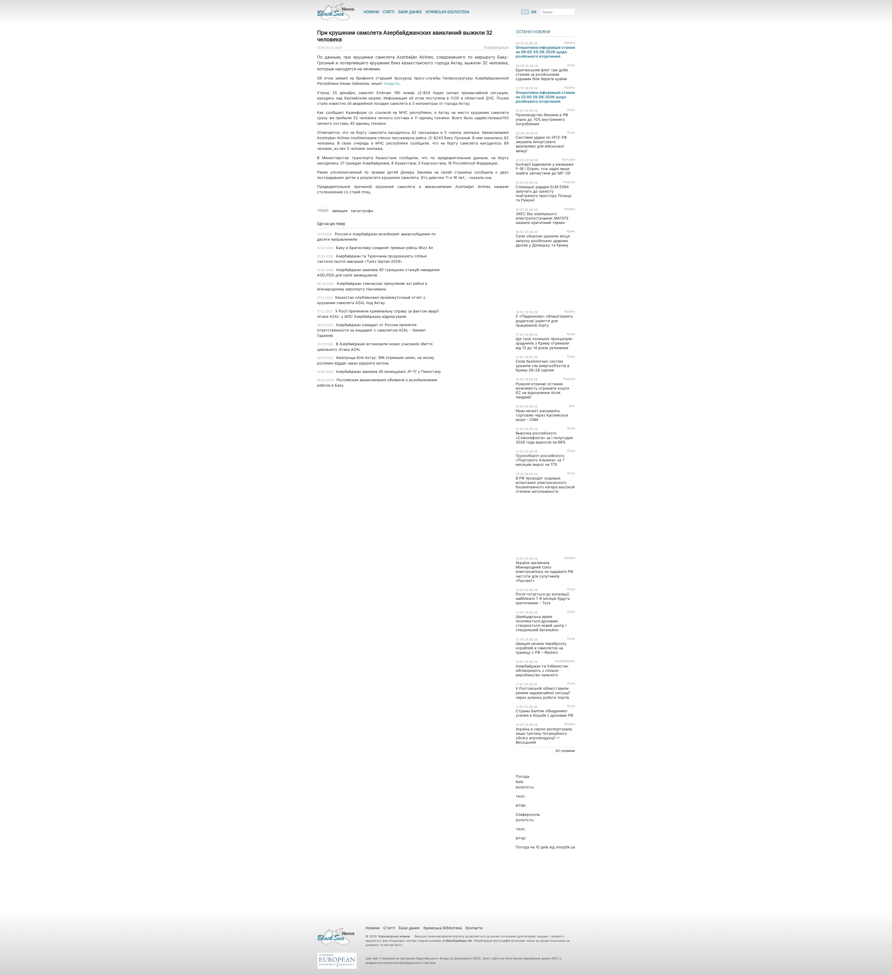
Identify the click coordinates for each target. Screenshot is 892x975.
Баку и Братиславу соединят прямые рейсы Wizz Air (384, 247)
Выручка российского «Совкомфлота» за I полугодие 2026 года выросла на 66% (544, 437)
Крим (571, 231)
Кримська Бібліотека (447, 12)
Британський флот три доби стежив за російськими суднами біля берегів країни (542, 74)
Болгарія (568, 159)
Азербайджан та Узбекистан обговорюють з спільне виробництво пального (542, 670)
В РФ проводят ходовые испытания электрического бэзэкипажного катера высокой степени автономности (545, 485)
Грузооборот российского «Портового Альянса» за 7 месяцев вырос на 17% (540, 460)
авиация (340, 210)
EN (533, 12)
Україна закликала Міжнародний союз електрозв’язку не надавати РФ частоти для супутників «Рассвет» (544, 571)
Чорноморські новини (394, 936)
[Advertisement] (479, 294)
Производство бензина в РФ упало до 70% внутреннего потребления (542, 119)
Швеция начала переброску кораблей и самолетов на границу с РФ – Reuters (541, 648)
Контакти (474, 928)
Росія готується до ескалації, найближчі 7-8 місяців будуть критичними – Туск (543, 598)
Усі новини (565, 750)
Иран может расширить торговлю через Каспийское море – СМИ (542, 415)
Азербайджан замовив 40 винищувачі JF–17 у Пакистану (388, 371)
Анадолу (391, 83)
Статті (388, 12)
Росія (571, 65)
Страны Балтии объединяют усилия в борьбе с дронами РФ (544, 713)
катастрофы (362, 210)
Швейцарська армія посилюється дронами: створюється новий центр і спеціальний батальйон (541, 623)
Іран (572, 405)
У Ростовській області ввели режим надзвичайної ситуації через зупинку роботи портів (543, 692)
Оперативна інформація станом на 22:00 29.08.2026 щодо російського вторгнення (545, 97)
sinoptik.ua (565, 847)
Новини (371, 12)
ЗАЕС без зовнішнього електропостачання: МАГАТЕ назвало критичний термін (542, 218)
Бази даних (410, 12)
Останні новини (533, 32)
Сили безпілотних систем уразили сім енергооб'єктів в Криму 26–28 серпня (542, 365)
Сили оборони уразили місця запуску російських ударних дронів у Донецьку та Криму (543, 240)
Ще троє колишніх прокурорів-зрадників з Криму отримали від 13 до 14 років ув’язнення (544, 343)
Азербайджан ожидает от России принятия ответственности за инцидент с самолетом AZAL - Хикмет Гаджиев (371, 330)
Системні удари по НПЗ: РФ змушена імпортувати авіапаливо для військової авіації (541, 144)
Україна (569, 42)
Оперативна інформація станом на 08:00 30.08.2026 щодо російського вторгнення (545, 52)
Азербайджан (496, 47)
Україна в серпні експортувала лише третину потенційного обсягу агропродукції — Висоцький (544, 736)
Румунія (569, 182)
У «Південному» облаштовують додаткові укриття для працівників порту (544, 320)
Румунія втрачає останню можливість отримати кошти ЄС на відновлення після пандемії (542, 390)
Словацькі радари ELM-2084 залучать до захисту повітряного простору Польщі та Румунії (543, 193)
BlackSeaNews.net (459, 940)
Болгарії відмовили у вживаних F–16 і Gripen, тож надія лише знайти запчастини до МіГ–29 (545, 168)
